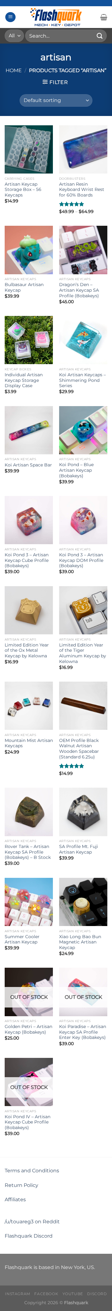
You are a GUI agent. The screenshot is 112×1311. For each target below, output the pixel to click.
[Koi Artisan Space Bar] (29, 430)
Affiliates (15, 1199)
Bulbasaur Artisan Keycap (24, 287)
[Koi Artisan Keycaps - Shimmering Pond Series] (83, 340)
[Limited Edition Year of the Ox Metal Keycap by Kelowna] (29, 610)
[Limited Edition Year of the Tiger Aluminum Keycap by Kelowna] (83, 610)
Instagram (17, 1293)
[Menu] (10, 17)
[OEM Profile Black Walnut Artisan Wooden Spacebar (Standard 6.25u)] (83, 706)
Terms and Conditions (32, 1171)
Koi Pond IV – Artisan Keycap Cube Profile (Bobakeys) (27, 1122)
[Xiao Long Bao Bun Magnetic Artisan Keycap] (83, 902)
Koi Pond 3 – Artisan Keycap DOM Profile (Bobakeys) (81, 560)
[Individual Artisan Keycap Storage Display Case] (29, 340)
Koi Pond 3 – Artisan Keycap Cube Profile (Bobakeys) (27, 560)
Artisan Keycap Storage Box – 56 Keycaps (23, 189)
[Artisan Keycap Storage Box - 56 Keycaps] (29, 149)
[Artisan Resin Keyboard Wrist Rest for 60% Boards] (83, 149)
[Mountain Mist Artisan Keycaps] (29, 706)
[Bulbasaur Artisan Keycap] (29, 250)
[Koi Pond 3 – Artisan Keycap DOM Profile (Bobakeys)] (83, 520)
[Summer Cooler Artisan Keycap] (29, 902)
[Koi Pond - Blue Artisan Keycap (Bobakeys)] (83, 430)
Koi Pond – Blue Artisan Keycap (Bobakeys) (76, 470)
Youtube (73, 1293)
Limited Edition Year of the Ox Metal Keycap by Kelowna (27, 650)
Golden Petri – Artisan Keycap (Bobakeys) (28, 1029)
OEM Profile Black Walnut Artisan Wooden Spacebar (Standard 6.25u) (79, 748)
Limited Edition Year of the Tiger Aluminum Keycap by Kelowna (82, 653)
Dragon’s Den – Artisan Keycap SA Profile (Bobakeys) (79, 290)
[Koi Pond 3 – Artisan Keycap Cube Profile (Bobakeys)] (29, 520)
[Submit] (100, 36)
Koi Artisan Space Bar (28, 464)
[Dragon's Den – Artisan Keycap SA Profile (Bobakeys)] (83, 250)
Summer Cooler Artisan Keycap (22, 939)
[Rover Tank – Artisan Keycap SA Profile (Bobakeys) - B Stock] (29, 812)
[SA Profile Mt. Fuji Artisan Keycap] (83, 812)
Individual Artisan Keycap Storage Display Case (24, 380)
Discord (97, 1293)
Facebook (46, 1293)
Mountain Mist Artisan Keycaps (29, 743)
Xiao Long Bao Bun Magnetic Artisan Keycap (80, 942)
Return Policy (21, 1185)
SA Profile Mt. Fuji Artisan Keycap (78, 849)
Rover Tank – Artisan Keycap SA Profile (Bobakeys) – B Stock (28, 852)
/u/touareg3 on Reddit (32, 1222)
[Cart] (103, 17)
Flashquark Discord (29, 1236)
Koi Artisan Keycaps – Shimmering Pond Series (82, 380)
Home (14, 70)
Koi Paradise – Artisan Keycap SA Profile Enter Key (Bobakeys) (82, 1032)
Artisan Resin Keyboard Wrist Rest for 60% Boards (81, 189)
